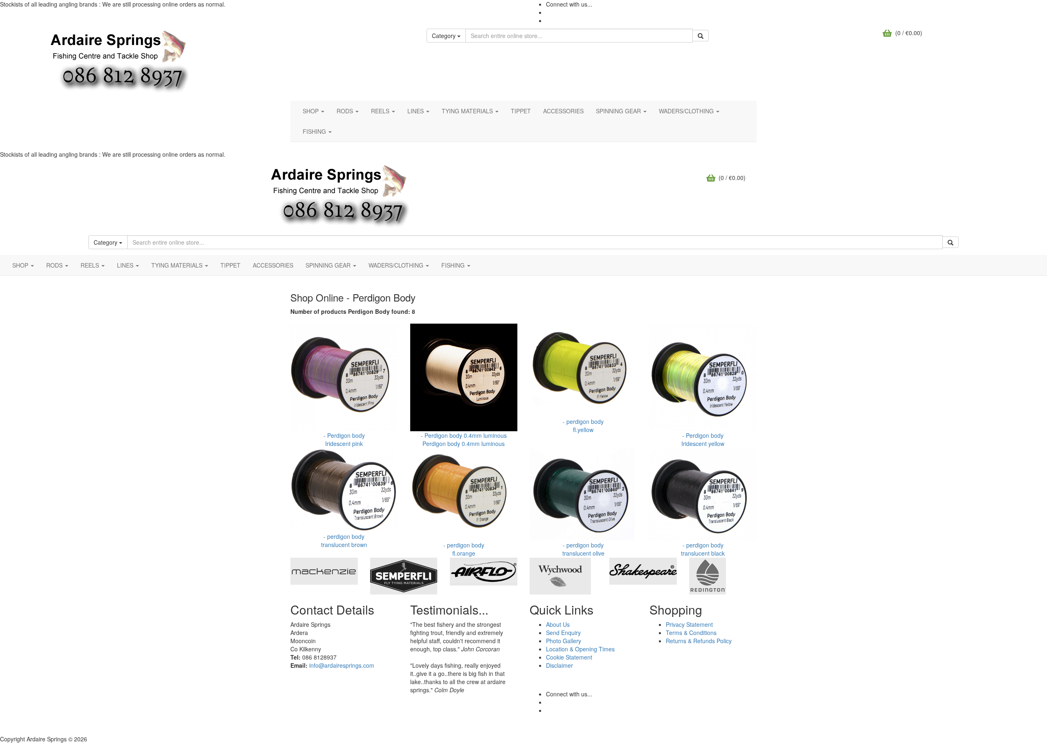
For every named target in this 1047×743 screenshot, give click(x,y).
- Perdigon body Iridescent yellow (702, 439)
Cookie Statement (569, 657)
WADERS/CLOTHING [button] (687, 111)
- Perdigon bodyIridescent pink (344, 439)
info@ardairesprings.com (341, 665)
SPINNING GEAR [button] (619, 111)
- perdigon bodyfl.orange (463, 549)
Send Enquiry (563, 632)
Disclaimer (559, 665)
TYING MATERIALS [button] (468, 111)
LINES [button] (416, 111)
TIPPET (521, 111)
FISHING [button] (315, 131)
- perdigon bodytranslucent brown (344, 540)
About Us (558, 624)
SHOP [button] (311, 111)
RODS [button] (346, 111)
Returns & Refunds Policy (699, 641)
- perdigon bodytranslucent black (703, 549)
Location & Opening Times (580, 649)
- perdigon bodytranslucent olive (583, 549)
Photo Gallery (563, 641)
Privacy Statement (689, 624)
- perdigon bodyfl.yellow (583, 425)
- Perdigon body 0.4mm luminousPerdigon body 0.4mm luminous (464, 439)
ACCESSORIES (563, 111)
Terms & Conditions (691, 632)
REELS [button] (381, 111)
